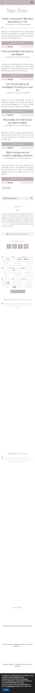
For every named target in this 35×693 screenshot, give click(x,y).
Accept (6, 689)
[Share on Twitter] (9, 47)
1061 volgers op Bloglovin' (18, 234)
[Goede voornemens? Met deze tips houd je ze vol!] (17, 28)
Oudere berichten (6, 187)
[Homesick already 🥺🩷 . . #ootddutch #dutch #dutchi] (6, 261)
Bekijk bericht (17, 43)
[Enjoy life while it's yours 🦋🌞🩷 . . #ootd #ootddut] (17, 261)
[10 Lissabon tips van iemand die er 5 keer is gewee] (17, 283)
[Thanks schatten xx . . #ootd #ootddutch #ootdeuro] (28, 283)
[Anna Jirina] (17, 7)
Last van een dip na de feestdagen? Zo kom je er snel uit (17, 86)
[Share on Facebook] (7, 47)
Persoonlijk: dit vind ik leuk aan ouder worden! (17, 121)
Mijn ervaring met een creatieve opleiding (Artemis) (18, 154)
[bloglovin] (2, 2)
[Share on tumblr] (12, 47)
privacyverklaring (7, 684)
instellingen (11, 686)
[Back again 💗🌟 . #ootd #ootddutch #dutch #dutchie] (6, 272)
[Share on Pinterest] (11, 47)
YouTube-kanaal (5, 224)
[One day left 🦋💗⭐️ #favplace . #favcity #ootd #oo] (17, 272)
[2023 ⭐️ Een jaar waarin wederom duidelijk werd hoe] (28, 272)
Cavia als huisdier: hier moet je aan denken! (17, 52)
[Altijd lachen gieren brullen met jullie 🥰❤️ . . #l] (6, 283)
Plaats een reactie (23, 24)
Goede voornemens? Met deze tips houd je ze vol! (17, 20)
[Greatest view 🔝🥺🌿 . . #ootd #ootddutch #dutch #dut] (28, 261)
